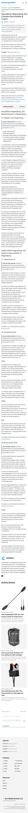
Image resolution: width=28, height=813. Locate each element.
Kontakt (4, 786)
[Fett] (3, 720)
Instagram (5, 749)
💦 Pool (5, 771)
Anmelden (23, 711)
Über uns (5, 783)
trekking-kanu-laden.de (7, 506)
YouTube (5, 746)
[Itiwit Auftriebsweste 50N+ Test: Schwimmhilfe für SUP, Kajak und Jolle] (14, 686)
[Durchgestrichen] (8, 720)
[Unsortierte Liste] (11, 720)
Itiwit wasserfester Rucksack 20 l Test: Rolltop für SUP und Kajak (12, 654)
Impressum (17, 804)
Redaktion (10, 558)
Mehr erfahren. (9, 31)
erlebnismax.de (5, 328)
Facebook (5, 751)
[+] (19, 720)
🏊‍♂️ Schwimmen (18, 763)
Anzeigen (22, 106)
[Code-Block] (15, 720)
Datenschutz (22, 804)
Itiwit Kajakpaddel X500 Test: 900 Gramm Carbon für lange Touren (12, 616)
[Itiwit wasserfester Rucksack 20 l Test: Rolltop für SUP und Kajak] (14, 648)
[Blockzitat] (13, 720)
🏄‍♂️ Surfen (17, 768)
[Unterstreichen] (6, 720)
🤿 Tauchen (17, 771)
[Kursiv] (5, 720)
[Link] (16, 720)
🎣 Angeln (5, 760)
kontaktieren (12, 127)
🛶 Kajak (10, 7)
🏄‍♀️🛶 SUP (17, 766)
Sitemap (5, 788)
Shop (4, 780)
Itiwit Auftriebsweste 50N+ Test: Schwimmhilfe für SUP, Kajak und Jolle (12, 693)
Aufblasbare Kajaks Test (13, 52)
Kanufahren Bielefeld (12, 99)
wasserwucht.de (5, 439)
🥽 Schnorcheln (18, 760)
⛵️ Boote (5, 763)
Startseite (4, 7)
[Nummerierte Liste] (10, 720)
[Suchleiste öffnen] (23, 3)
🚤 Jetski (5, 766)
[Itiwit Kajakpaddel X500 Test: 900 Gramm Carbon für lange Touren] (14, 610)
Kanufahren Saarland (14, 101)
